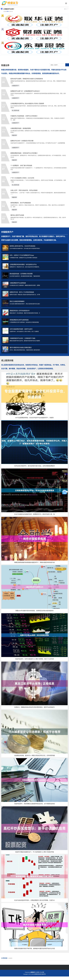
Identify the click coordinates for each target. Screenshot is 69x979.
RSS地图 (37, 972)
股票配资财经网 (37, 974)
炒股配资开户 (15, 85)
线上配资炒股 (15, 110)
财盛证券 (14, 135)
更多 (65, 9)
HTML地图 (41, 972)
